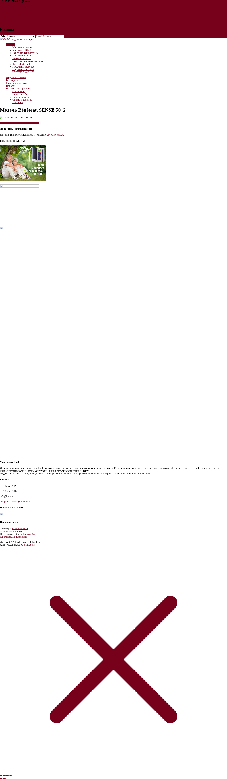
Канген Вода (30, 534)
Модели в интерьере (17, 83)
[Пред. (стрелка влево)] (1, 778)
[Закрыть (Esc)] (10, 775)
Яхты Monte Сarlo (21, 64)
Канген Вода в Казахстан (13, 536)
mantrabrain (29, 544)
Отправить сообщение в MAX (16, 501)
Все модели (12, 80)
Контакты (17, 102)
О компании (18, 91)
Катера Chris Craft (21, 58)
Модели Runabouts (22, 55)
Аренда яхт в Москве (11, 531)
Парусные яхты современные (27, 61)
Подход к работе (21, 94)
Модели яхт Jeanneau (23, 69)
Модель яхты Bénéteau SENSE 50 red (19, 123)
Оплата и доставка (22, 99)
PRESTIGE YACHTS (23, 72)
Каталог (10, 44)
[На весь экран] (4, 775)
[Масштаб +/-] (1, 775)
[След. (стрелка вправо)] (4, 778)
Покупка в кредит (21, 97)
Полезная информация (18, 88)
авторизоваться (55, 134)
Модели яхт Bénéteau (23, 66)
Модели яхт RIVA (21, 50)
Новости (10, 85)
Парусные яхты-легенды (25, 53)
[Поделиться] (7, 775)
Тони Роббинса (20, 528)
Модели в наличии (22, 47)
